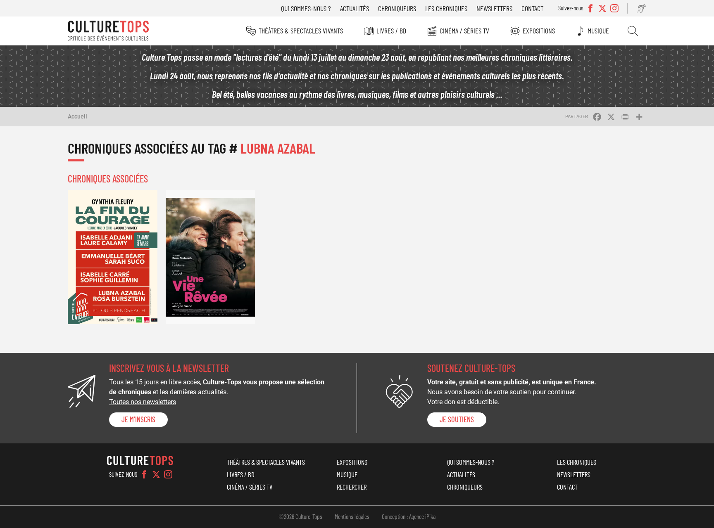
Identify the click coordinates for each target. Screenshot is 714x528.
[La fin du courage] (112, 257)
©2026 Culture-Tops (300, 516)
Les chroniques (446, 8)
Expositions (539, 30)
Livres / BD (391, 30)
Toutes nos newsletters (142, 402)
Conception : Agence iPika (409, 516)
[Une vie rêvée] (210, 257)
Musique (598, 30)
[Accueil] (108, 31)
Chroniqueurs (397, 8)
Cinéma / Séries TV (464, 30)
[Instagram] (168, 474)
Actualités (354, 8)
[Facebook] (144, 474)
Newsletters (494, 8)
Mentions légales (352, 516)
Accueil (77, 116)
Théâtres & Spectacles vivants (301, 30)
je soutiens (457, 419)
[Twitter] (156, 474)
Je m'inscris (138, 419)
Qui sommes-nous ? (306, 8)
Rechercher (632, 31)
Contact (532, 8)
